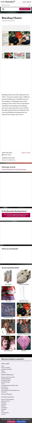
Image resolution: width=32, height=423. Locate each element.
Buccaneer (3, 402)
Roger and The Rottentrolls (7, 399)
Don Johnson (4, 387)
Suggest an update (25, 152)
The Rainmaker (4, 388)
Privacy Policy (21, 421)
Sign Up (29, 1)
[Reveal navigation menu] (3, 9)
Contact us (3, 372)
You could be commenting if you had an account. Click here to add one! (16, 215)
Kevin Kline (4, 404)
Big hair (8, 334)
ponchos (23, 350)
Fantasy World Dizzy (6, 378)
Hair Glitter (8, 284)
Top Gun (3, 414)
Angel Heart (4, 392)
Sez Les (3, 383)
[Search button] (29, 5)
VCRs (2, 411)
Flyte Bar (3, 406)
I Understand (11, 421)
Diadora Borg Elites (24, 284)
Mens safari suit (8, 350)
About (2, 366)
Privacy (3, 371)
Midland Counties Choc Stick (8, 377)
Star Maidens (4, 407)
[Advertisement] (16, 77)
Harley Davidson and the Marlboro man (10, 390)
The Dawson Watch (5, 380)
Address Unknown (5, 401)
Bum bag (8, 301)
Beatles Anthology (5, 382)
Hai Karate (3, 409)
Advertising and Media (6, 369)
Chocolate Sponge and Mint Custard (9, 385)
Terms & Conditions (5, 367)
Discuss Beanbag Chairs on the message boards (14, 169)
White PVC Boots (23, 301)
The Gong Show (5, 412)
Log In (24, 1)
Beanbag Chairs (23, 317)
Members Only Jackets (24, 334)
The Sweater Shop (8, 317)
